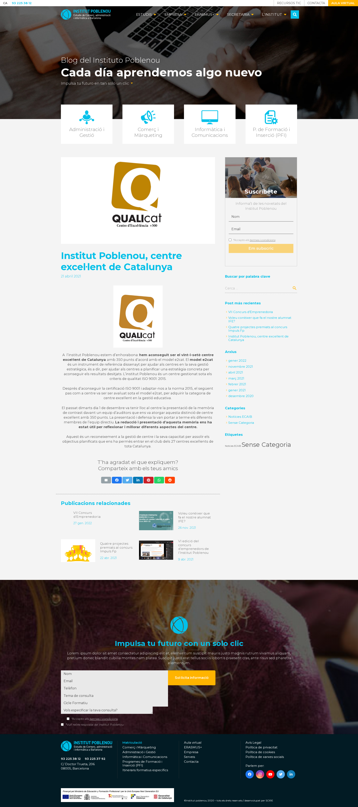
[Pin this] (149, 480)
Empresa (191, 752)
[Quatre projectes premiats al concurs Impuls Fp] (78, 550)
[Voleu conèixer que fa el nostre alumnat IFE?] (156, 520)
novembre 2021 (240, 367)
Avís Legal (253, 742)
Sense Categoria (241, 423)
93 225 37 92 (95, 759)
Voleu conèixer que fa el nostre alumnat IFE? (194, 517)
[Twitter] (281, 774)
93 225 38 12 (71, 759)
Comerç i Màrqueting (139, 747)
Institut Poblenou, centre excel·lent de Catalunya (258, 338)
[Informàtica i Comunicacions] (210, 124)
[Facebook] (250, 774)
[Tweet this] (127, 480)
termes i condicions (262, 240)
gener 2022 (237, 361)
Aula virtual (192, 742)
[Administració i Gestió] (86, 124)
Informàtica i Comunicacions (144, 757)
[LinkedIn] (291, 774)
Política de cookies (260, 752)
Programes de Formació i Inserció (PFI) (142, 763)
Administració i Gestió (139, 752)
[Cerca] (295, 14)
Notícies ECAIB (240, 417)
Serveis (189, 757)
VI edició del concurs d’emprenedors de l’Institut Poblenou (193, 547)
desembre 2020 (241, 396)
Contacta (191, 762)
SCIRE (269, 800)
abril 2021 (235, 372)
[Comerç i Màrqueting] (148, 124)
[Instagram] (260, 774)
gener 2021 (237, 390)
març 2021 (236, 378)
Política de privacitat (261, 747)
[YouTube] (270, 774)
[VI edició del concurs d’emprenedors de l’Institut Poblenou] (156, 550)
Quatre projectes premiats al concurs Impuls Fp (116, 547)
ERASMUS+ (193, 747)
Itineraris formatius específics (145, 770)
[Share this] (117, 480)
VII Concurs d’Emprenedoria (86, 515)
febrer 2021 (237, 384)
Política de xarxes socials (265, 757)
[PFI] (271, 124)
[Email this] (106, 480)
